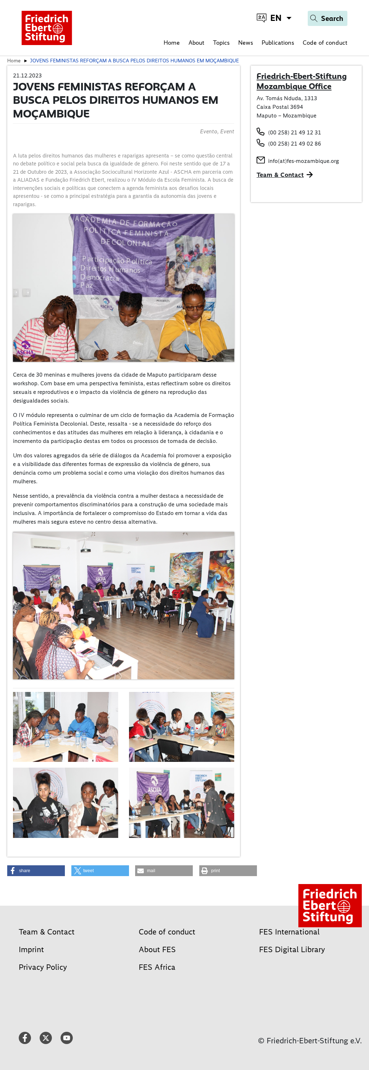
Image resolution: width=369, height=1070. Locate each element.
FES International (289, 932)
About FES (157, 949)
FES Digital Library (292, 949)
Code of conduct (325, 42)
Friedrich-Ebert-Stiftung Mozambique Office (302, 81)
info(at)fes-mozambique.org (303, 160)
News (245, 42)
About (196, 42)
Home (172, 42)
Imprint (31, 949)
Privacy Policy (43, 967)
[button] (36, 870)
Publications (278, 42)
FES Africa (157, 967)
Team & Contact (280, 175)
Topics (221, 42)
